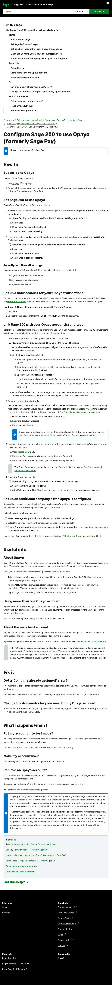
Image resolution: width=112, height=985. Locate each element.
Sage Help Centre (66, 912)
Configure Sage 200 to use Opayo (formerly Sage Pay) (33, 30)
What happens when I (19, 96)
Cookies (62, 945)
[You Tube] (63, 958)
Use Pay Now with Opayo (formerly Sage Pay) (26, 849)
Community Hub (66, 929)
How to (11, 34)
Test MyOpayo (25, 451)
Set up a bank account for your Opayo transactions (36, 49)
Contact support (66, 907)
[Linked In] (61, 958)
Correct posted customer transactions (82, 412)
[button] (79, 11)
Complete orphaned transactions (21, 866)
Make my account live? (22, 105)
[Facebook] (58, 958)
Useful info (13, 63)
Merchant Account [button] (16, 301)
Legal (61, 934)
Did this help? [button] (14, 882)
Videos (5, 907)
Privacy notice (65, 940)
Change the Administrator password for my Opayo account (40, 91)
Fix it (10, 82)
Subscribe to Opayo (20, 39)
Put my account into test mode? (27, 101)
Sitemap (6, 912)
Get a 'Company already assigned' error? (31, 87)
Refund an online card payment (20, 871)
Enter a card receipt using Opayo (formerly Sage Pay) (30, 860)
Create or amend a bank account (91, 641)
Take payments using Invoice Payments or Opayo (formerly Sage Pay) (49, 120)
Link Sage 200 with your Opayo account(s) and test (36, 53)
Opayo (16, 183)
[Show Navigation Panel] (107, 3)
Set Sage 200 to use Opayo (24, 44)
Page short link (9, 958)
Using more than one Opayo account (29, 72)
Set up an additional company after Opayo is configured (39, 58)
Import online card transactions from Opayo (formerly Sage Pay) (36, 855)
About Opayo (17, 68)
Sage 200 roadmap (67, 923)
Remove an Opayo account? (25, 110)
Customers (9, 120)
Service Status (65, 918)
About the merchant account (25, 77)
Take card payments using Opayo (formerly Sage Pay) (32, 123)
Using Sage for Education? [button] (14, 969)
